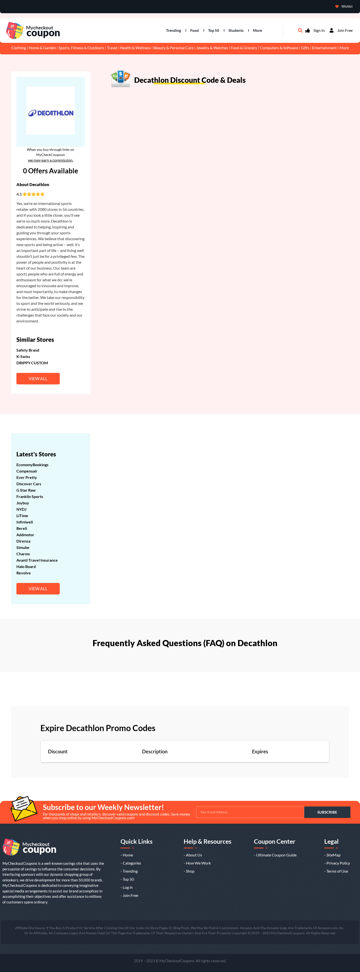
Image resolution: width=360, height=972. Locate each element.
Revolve (23, 572)
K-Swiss (23, 356)
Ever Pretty (26, 477)
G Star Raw (26, 490)
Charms (23, 553)
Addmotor (25, 534)
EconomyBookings (32, 464)
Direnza (23, 541)
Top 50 (213, 30)
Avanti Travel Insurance (37, 560)
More (257, 30)
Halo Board (26, 566)
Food (194, 30)
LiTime (22, 515)
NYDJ (21, 509)
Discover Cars (28, 483)
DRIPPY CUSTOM (32, 362)
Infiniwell (24, 522)
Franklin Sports (29, 496)
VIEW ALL (38, 378)
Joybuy (22, 502)
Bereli (21, 528)
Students (236, 30)
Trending (173, 30)
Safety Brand (27, 350)
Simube (22, 547)
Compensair (26, 471)
